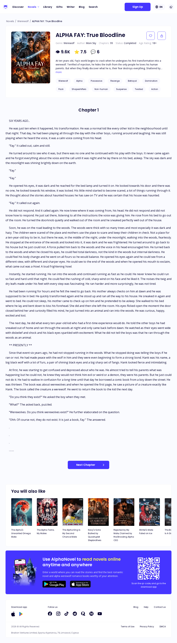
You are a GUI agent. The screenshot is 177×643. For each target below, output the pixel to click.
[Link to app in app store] (13, 614)
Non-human (101, 89)
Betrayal (132, 80)
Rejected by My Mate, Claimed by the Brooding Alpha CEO (124, 535)
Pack (60, 89)
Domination (151, 80)
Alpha (79, 80)
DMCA (163, 626)
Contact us (160, 607)
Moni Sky (91, 43)
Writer (71, 7)
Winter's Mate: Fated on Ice (146, 531)
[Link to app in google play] (21, 614)
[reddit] (75, 614)
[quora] (83, 614)
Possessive (96, 80)
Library (47, 7)
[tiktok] (66, 614)
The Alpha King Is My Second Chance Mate (71, 533)
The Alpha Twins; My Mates (45, 531)
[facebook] (50, 614)
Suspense (121, 89)
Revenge (115, 80)
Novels (10, 21)
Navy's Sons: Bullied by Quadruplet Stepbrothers (94, 535)
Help (146, 607)
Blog (82, 7)
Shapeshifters (79, 89)
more (59, 72)
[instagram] (58, 614)
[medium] (91, 614)
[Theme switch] (171, 7)
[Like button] (150, 36)
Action (154, 89)
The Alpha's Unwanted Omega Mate (21, 533)
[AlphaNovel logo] (5, 7)
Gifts (59, 7)
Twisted (139, 89)
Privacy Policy (147, 626)
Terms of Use (127, 626)
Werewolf (23, 21)
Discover (18, 7)
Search (93, 7)
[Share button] (161, 36)
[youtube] (100, 614)
